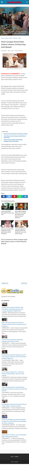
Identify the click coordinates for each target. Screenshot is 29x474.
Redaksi (16, 456)
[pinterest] (14, 196)
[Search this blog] (27, 2)
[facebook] (3, 196)
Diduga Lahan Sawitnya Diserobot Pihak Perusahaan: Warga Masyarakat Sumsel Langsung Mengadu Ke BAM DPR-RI (12, 309)
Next (27, 226)
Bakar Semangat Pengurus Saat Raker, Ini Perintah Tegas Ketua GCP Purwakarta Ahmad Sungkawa (14, 324)
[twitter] (9, 196)
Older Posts (24, 283)
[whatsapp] (20, 196)
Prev (1, 226)
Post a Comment (19, 50)
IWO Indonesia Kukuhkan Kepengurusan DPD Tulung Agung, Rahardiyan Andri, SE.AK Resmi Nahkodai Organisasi (14, 356)
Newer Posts (5, 283)
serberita (16, 461)
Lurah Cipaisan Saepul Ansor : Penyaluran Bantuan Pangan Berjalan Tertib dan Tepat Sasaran (13, 373)
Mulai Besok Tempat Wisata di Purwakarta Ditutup (15, 133)
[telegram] (25, 196)
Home (12, 456)
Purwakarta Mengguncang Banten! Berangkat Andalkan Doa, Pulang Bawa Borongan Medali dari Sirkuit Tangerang (14, 421)
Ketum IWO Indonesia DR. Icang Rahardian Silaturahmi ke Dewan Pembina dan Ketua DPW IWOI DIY (14, 389)
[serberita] (14, 2)
